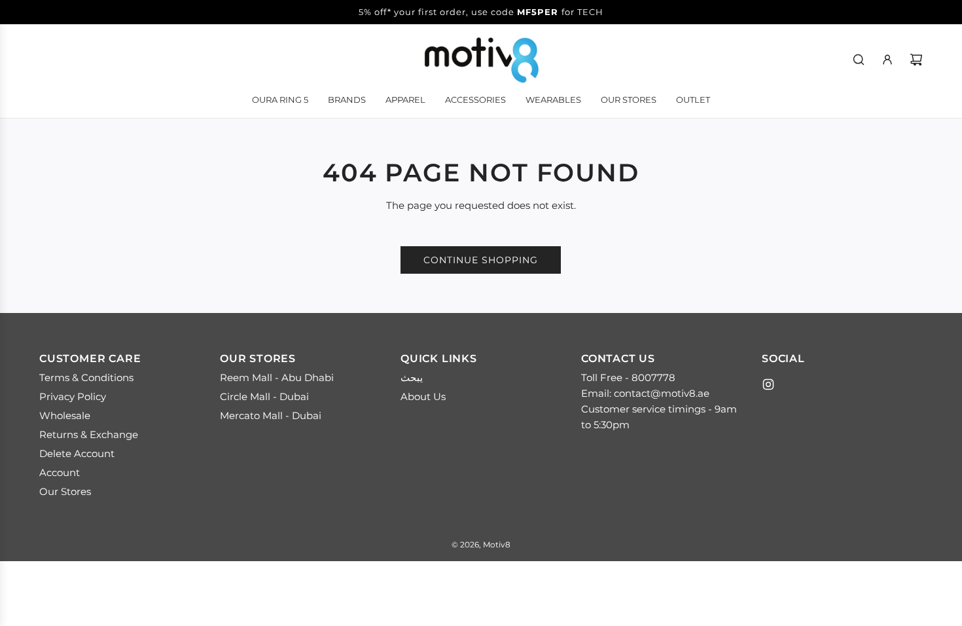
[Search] (858, 59)
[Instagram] (768, 384)
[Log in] (887, 59)
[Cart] (916, 59)
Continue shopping (480, 260)
